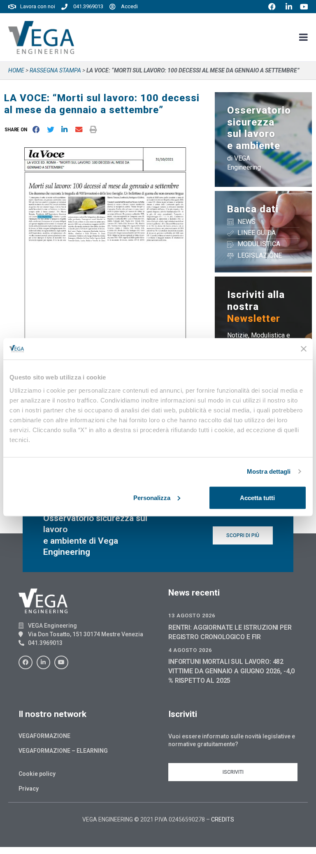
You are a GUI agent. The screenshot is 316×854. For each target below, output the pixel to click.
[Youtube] (61, 663)
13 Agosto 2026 (191, 615)
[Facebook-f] (26, 663)
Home (16, 70)
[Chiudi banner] (304, 348)
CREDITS (222, 819)
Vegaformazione (44, 736)
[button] (17, 129)
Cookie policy (37, 773)
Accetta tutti (257, 497)
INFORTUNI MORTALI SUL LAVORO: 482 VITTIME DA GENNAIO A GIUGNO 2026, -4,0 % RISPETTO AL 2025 (231, 671)
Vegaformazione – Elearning (63, 750)
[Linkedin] (44, 663)
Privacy (29, 788)
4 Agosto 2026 (190, 650)
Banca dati (253, 209)
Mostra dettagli (269, 471)
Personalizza (151, 497)
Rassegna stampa (55, 70)
